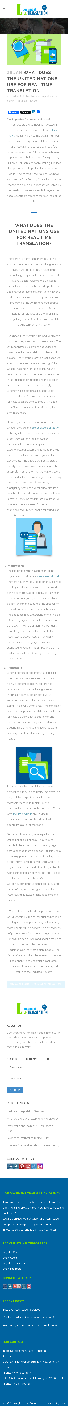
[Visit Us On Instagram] (40, 1168)
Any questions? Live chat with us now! (36, 984)
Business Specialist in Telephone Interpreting (33, 1145)
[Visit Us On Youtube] (28, 1168)
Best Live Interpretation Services (25, 1111)
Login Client (10, 1257)
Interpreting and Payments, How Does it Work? (30, 1325)
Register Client (11, 1252)
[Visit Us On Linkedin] (34, 1168)
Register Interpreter (14, 1263)
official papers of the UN (46, 427)
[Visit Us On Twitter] (16, 1168)
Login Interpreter (12, 1268)
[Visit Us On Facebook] (10, 1168)
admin (10, 100)
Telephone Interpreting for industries (28, 1138)
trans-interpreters (42, 96)
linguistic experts (22, 813)
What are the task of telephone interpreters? (32, 1118)
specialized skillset (48, 576)
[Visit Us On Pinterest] (22, 1168)
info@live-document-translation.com (24, 1350)
